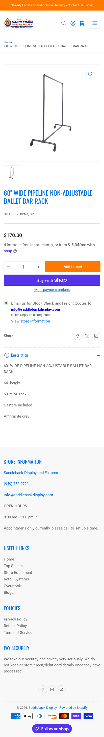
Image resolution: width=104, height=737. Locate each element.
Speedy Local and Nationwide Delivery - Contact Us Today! (52, 5)
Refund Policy (15, 626)
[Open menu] (94, 23)
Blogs (8, 592)
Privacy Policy (15, 619)
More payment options (52, 290)
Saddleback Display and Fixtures (31, 472)
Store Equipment (18, 572)
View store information (30, 321)
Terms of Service (18, 632)
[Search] (63, 23)
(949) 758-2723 (16, 484)
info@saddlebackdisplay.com (35, 309)
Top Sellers (13, 566)
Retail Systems (16, 579)
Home (8, 42)
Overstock (12, 586)
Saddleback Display (43, 708)
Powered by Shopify (73, 708)
